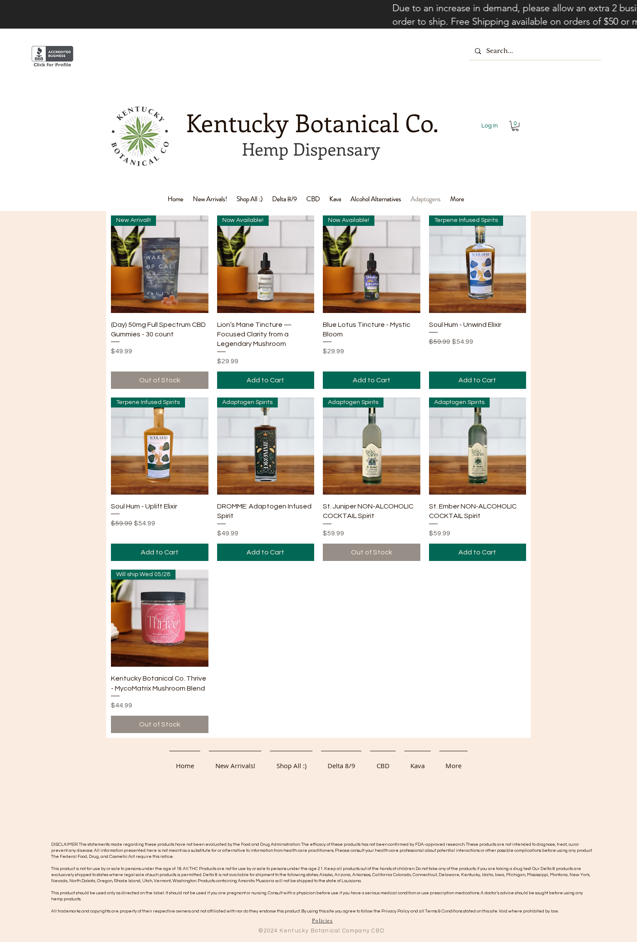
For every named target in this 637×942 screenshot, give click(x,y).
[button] (515, 126)
